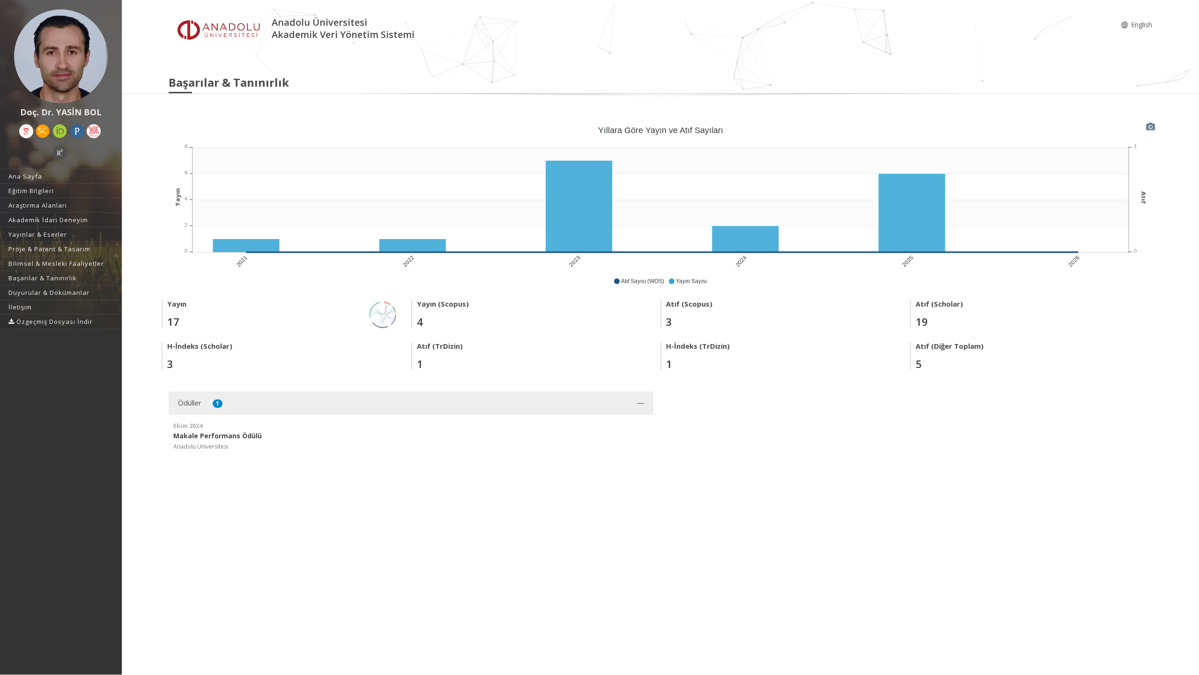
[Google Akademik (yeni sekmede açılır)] (26, 131)
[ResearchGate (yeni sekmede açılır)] (60, 152)
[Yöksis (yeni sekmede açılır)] (94, 131)
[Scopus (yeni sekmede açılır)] (43, 131)
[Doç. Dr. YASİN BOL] (61, 56)
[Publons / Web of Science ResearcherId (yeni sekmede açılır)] (77, 131)
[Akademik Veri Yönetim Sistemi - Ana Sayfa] (220, 29)
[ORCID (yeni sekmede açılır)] (60, 131)
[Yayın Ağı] (383, 313)
